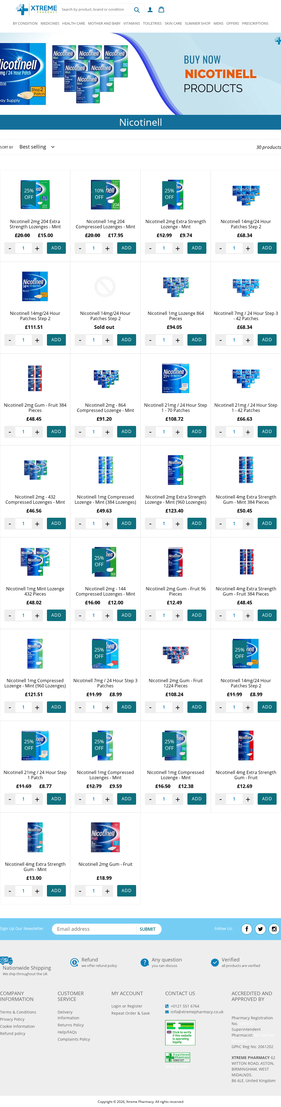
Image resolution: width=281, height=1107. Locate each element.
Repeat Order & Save (130, 1013)
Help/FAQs (67, 1032)
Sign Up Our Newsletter (22, 928)
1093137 (246, 1023)
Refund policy (12, 1033)
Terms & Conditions (18, 1012)
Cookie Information (17, 1026)
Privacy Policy (12, 1019)
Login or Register (126, 1006)
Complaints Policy (74, 1039)
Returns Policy (71, 1025)
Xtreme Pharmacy (140, 1102)
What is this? (177, 1066)
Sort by (6, 147)
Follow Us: (224, 928)
